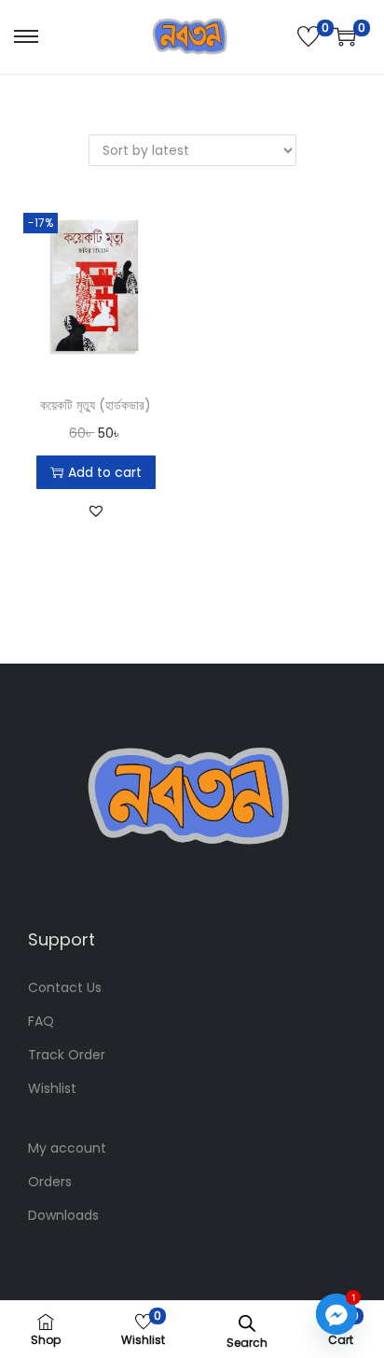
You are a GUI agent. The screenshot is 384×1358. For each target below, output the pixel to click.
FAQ (41, 1021)
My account (67, 1148)
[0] (308, 36)
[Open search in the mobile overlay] (247, 1321)
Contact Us (65, 987)
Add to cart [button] (105, 472)
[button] (96, 510)
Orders (50, 1181)
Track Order (66, 1054)
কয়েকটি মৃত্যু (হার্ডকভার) (95, 405)
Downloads (63, 1215)
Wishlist (52, 1088)
